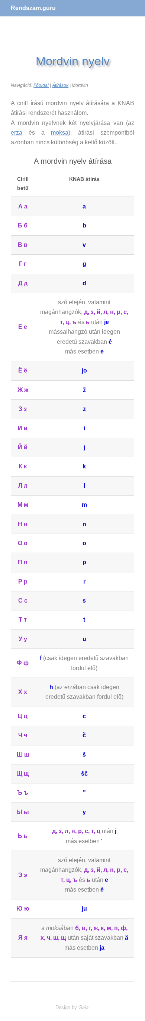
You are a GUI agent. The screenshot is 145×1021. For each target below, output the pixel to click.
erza (16, 132)
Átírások (60, 85)
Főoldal (41, 85)
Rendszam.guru (33, 8)
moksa (59, 132)
